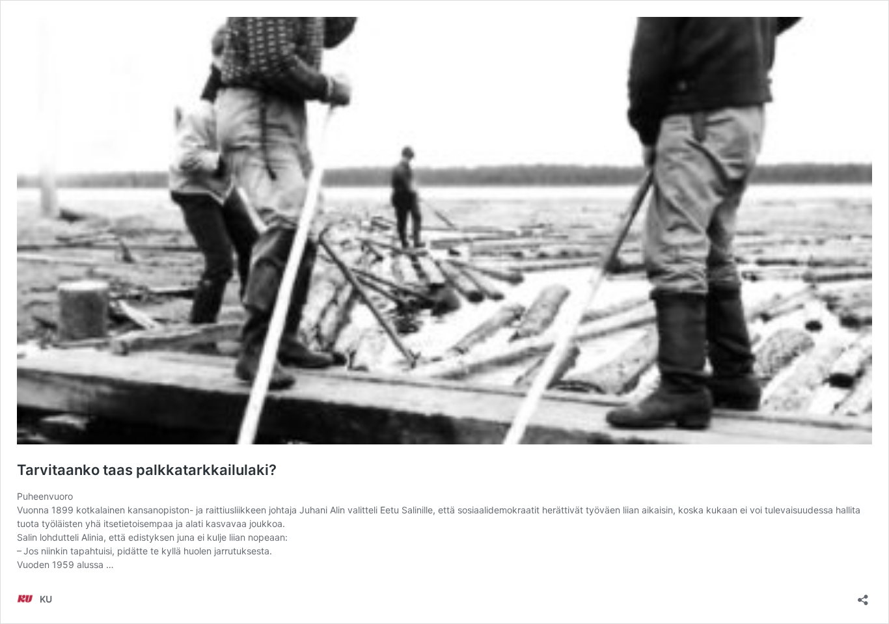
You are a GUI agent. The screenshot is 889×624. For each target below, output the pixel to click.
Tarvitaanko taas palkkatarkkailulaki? (147, 469)
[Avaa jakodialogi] (863, 596)
